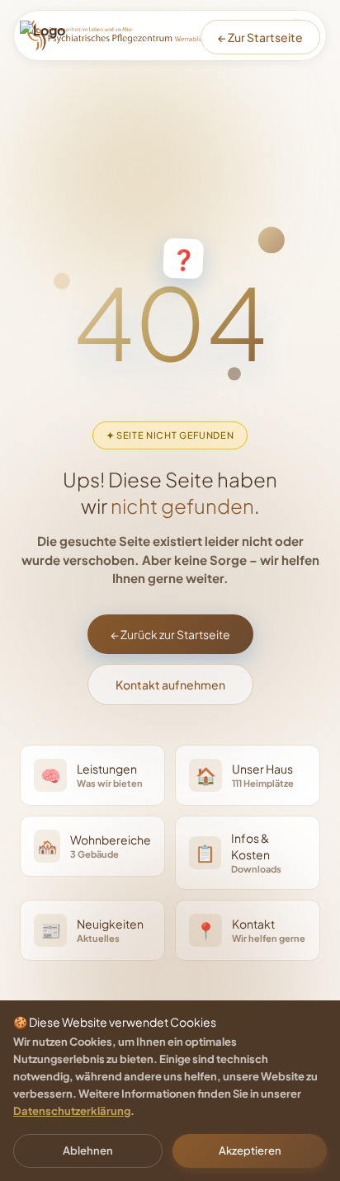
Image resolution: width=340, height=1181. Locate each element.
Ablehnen (88, 1150)
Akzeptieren (250, 1150)
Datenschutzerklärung (71, 1110)
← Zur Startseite (260, 37)
